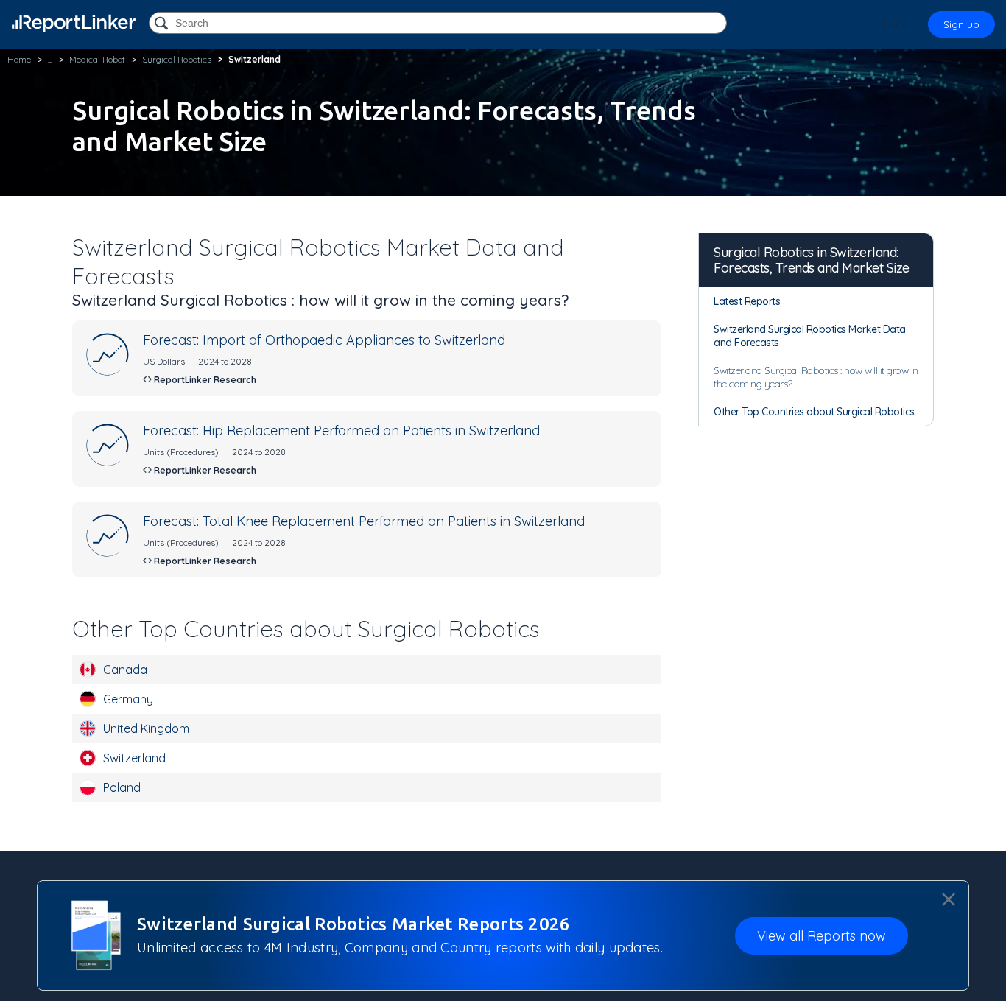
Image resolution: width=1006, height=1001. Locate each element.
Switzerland (134, 758)
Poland (122, 787)
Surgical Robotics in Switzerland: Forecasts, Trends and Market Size (812, 260)
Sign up (961, 24)
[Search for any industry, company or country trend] (163, 24)
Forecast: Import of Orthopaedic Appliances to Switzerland (324, 339)
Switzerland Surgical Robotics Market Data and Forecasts (810, 336)
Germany (128, 699)
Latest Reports (747, 301)
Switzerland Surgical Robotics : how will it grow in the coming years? (816, 377)
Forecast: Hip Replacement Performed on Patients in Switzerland (341, 430)
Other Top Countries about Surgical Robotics (814, 411)
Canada (125, 669)
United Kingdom (146, 728)
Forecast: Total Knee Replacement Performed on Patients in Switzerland (364, 521)
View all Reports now (821, 935)
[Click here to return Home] (73, 23)
